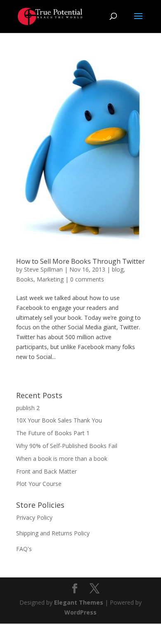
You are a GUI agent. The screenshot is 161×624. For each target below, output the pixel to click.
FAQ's (24, 549)
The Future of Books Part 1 (53, 433)
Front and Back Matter (46, 471)
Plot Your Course (39, 484)
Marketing (50, 279)
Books (24, 279)
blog (117, 269)
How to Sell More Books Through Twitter (80, 261)
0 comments (87, 279)
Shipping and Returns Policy (53, 533)
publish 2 (28, 408)
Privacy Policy (34, 517)
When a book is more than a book (61, 458)
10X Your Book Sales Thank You (59, 420)
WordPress (80, 612)
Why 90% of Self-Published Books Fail (66, 446)
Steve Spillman (43, 269)
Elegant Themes (78, 602)
